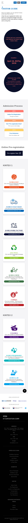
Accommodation (14, 493)
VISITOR (14, 481)
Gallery (14, 507)
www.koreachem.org (14, 281)
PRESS (14, 501)
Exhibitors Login (14, 472)
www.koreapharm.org (14, 360)
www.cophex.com (14, 305)
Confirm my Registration (14, 489)
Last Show (14, 458)
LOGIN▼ (24, 2)
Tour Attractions (14, 495)
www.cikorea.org (14, 337)
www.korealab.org (14, 384)
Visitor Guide (14, 485)
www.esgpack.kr (14, 257)
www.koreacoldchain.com (14, 210)
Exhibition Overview (14, 454)
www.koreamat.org (14, 187)
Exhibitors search (14, 460)
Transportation (14, 491)
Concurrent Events (14, 456)
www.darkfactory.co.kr (14, 234)
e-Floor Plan (14, 462)
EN (18, 2)
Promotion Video (14, 509)
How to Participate (14, 470)
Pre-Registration (14, 487)
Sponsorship (14, 476)
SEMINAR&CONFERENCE (14, 499)
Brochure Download (14, 474)
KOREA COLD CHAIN (14, 450)
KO (15, 2)
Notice (14, 505)
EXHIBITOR (14, 466)
